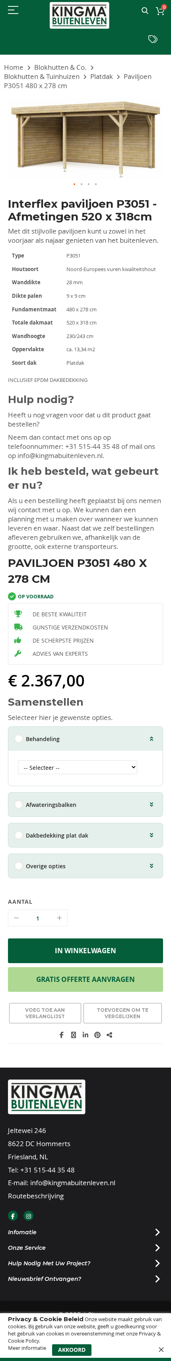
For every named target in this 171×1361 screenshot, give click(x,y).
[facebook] (13, 1216)
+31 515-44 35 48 (92, 446)
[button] (74, 185)
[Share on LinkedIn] (85, 1035)
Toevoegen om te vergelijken (122, 1013)
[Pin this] (97, 1035)
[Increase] (59, 918)
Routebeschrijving (36, 1195)
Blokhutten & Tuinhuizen (42, 76)
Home (13, 67)
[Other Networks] (109, 1035)
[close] (161, 1349)
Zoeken (145, 11)
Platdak (101, 76)
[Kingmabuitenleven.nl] (79, 15)
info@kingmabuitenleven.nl (60, 455)
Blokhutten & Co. (60, 67)
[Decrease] (16, 918)
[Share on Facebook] (62, 1035)
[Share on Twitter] (74, 1035)
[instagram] (28, 1216)
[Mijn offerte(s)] (152, 41)
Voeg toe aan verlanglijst (45, 1013)
